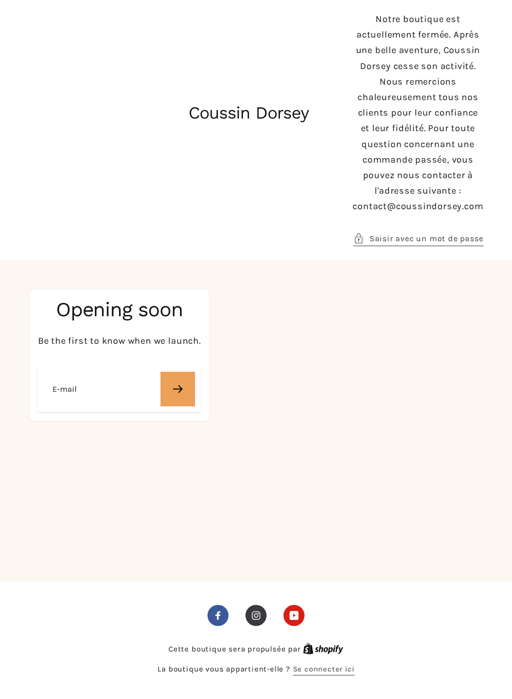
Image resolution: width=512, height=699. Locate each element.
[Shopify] (323, 648)
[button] (419, 238)
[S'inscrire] (177, 389)
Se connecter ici (323, 668)
